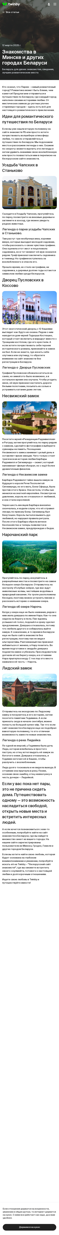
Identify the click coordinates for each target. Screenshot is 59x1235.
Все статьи (12, 12)
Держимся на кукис (29, 1227)
